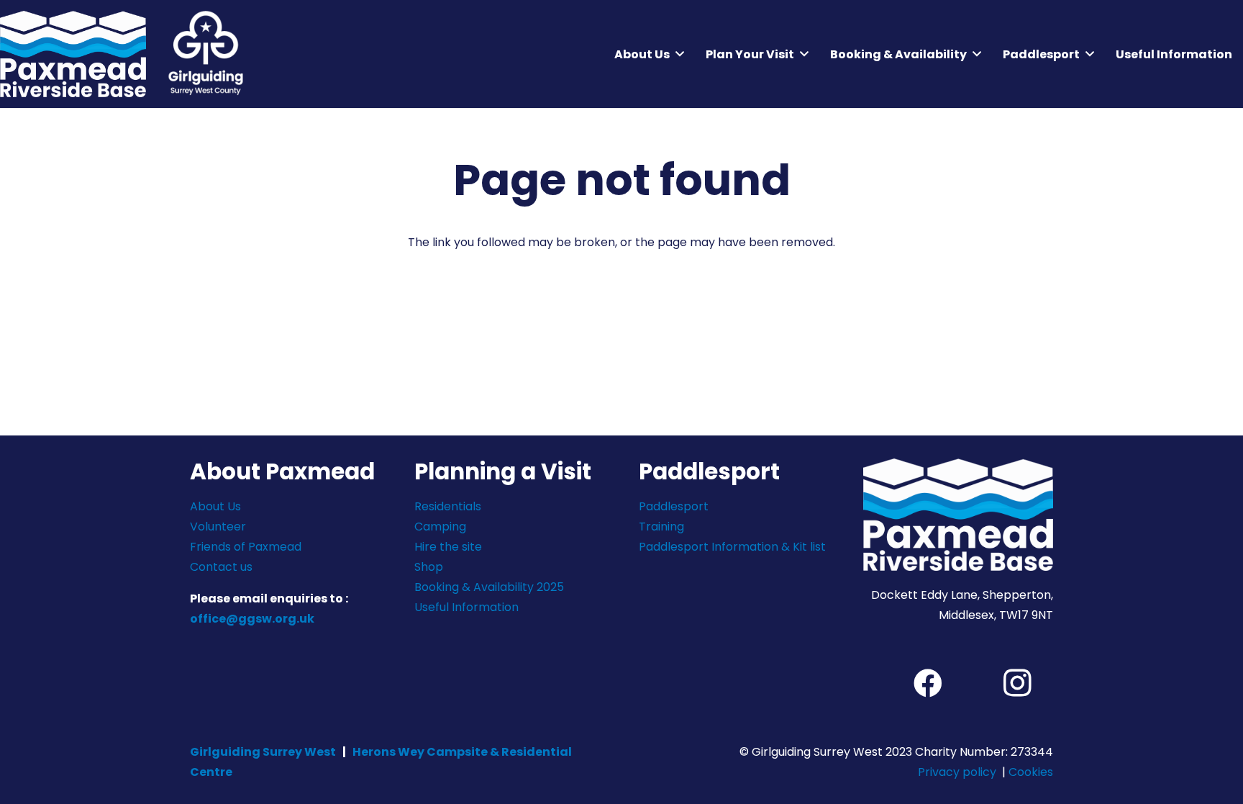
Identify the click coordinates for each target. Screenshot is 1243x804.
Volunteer (218, 526)
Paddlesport (674, 506)
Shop (428, 567)
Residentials (447, 506)
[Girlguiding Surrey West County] (205, 54)
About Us (215, 506)
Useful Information (466, 607)
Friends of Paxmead (245, 546)
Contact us (221, 567)
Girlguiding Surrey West (263, 752)
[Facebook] (928, 683)
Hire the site (448, 546)
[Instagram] (1017, 683)
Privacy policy (957, 772)
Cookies (1030, 772)
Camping (440, 526)
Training (661, 526)
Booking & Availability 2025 (489, 587)
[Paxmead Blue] (73, 54)
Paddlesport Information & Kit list (732, 546)
